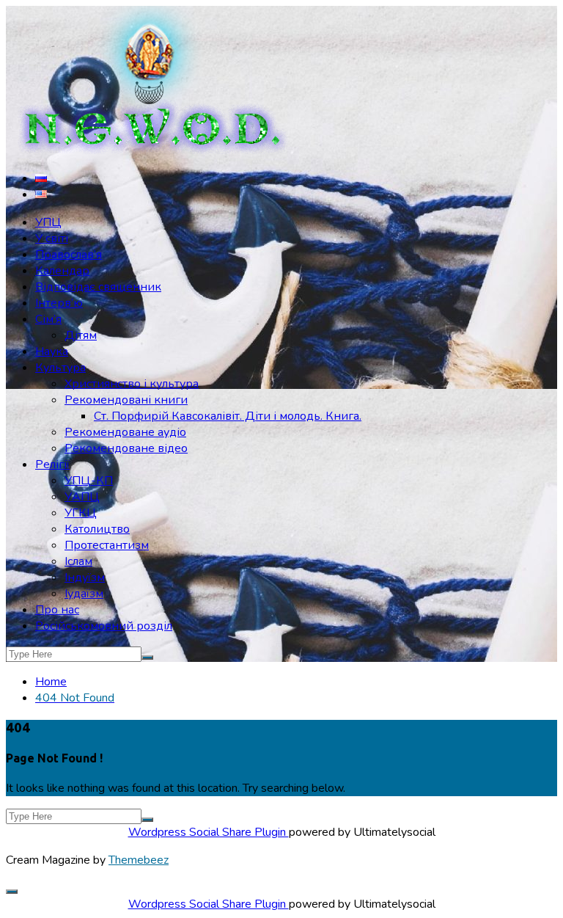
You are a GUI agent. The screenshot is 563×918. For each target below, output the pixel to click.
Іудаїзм (84, 594)
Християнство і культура (132, 384)
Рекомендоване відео (126, 448)
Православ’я (68, 255)
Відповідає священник (98, 287)
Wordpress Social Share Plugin (208, 832)
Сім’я (48, 319)
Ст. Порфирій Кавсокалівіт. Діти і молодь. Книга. (227, 416)
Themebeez (138, 860)
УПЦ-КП (89, 481)
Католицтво (97, 529)
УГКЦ (81, 513)
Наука (51, 351)
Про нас (57, 610)
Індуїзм (85, 577)
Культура (60, 368)
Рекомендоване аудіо (125, 432)
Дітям (81, 335)
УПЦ (48, 222)
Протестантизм (107, 545)
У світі (51, 238)
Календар (62, 271)
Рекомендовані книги (126, 400)
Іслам (78, 561)
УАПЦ (82, 497)
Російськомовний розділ (103, 626)
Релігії (52, 464)
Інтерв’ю (59, 303)
